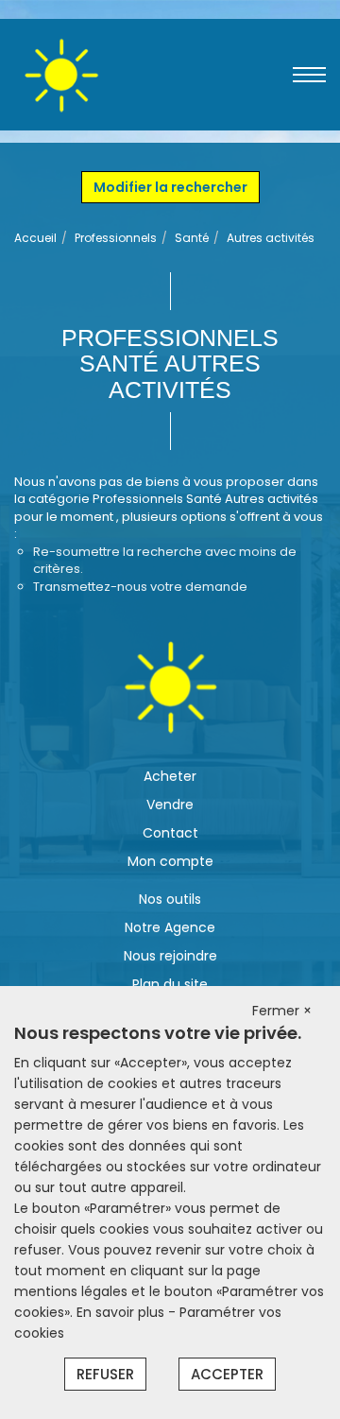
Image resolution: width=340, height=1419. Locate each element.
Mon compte (170, 861)
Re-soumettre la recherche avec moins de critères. (165, 561)
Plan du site (170, 984)
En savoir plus (122, 1312)
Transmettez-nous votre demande (140, 587)
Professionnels (116, 238)
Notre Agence (170, 927)
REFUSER (105, 1374)
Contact (170, 832)
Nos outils (170, 899)
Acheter (170, 776)
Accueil (35, 238)
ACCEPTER (227, 1374)
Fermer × (282, 1010)
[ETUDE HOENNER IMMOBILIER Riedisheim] (61, 73)
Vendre (170, 804)
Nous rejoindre (170, 955)
